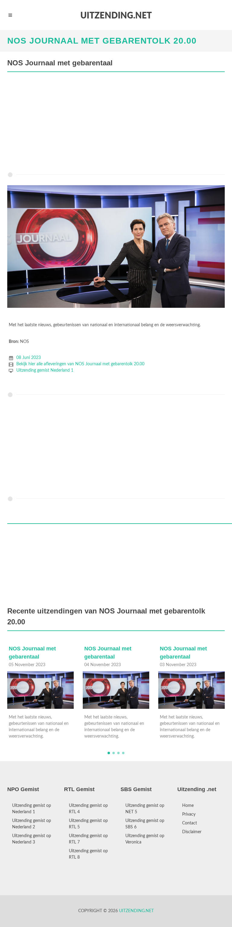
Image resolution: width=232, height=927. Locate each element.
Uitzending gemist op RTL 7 (88, 839)
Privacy (188, 814)
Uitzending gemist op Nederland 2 (31, 824)
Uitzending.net (136, 911)
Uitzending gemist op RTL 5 (88, 824)
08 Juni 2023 (28, 358)
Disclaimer (191, 832)
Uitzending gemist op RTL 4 (88, 809)
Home (188, 806)
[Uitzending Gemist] (116, 15)
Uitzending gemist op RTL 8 (88, 854)
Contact (189, 823)
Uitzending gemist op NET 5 (144, 809)
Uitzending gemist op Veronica (144, 839)
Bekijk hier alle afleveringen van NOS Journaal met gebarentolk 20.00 (80, 364)
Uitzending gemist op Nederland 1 (31, 809)
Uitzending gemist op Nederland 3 (31, 839)
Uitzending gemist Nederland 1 (44, 370)
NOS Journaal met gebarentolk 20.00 (102, 40)
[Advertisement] (116, 123)
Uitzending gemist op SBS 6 (144, 824)
